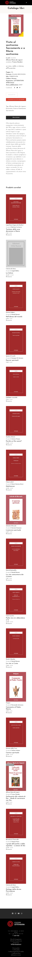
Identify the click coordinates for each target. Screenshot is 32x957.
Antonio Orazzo (15, 439)
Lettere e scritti (11, 397)
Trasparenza (16, 942)
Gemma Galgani (10, 312)
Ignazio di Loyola (10, 356)
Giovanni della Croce (11, 748)
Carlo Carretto (10, 615)
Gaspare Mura (15, 841)
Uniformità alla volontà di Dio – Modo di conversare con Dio (15, 798)
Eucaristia (9, 108)
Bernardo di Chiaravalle (12, 839)
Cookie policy (16, 950)
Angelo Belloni (15, 270)
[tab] (16, 117)
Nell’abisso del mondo (14, 316)
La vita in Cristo (12, 663)
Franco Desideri (17, 62)
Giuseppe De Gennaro (17, 358)
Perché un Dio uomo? (14, 441)
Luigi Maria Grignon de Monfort (14, 225)
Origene (8, 703)
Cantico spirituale (12, 752)
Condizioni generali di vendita (16, 951)
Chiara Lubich (10, 482)
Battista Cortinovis (16, 227)
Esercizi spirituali (12, 360)
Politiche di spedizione (16, 941)
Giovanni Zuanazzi (16, 528)
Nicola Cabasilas (10, 659)
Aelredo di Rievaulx (11, 525)
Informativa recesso (16, 955)
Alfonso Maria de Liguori (14, 60)
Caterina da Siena (11, 268)
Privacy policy (16, 948)
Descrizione (16, 117)
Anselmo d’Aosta (10, 437)
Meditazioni (10, 486)
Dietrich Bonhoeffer (11, 570)
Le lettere (9, 273)
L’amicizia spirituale (13, 530)
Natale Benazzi (15, 314)
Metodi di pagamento (16, 939)
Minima (13, 78)
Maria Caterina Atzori (17, 484)
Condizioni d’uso (16, 953)
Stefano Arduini (15, 750)
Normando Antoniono (17, 705)
